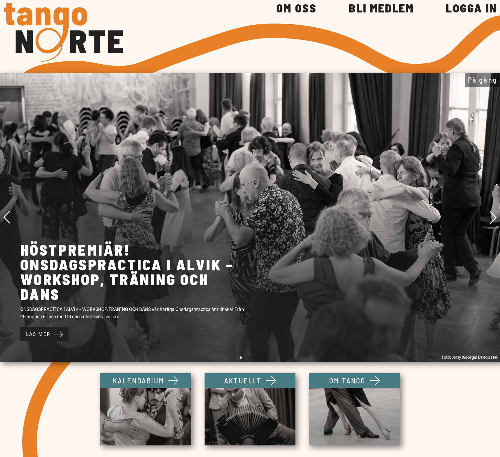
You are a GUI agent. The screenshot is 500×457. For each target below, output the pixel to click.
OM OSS (296, 8)
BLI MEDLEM (381, 8)
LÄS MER (38, 334)
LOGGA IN (471, 8)
